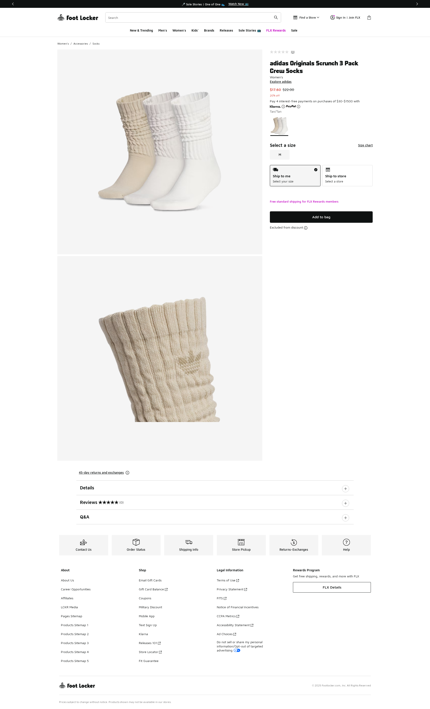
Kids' (195, 30)
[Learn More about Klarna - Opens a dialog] (283, 106)
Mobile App (147, 616)
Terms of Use (226, 580)
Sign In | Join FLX (348, 17)
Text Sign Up (148, 625)
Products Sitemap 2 (75, 634)
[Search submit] (276, 17)
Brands (209, 30)
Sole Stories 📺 (250, 30)
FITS (220, 598)
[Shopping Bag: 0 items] (369, 17)
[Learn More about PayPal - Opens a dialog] (298, 106)
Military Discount (150, 607)
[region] (215, 4)
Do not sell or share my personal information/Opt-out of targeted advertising (240, 646)
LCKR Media (69, 607)
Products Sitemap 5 (75, 661)
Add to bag (321, 217)
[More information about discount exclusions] (305, 228)
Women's (179, 30)
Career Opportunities (75, 589)
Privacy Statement (230, 589)
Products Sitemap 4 (75, 652)
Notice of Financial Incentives (237, 607)
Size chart (365, 145)
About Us (67, 580)
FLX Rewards (276, 30)
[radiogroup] (321, 175)
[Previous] (13, 4)
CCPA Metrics (226, 616)
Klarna (143, 634)
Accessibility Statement (233, 625)
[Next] (417, 4)
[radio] (295, 175)
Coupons (145, 598)
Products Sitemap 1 (74, 625)
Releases (226, 30)
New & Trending (141, 30)
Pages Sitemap (71, 616)
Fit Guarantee (149, 661)
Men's (162, 30)
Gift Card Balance (151, 589)
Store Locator (148, 652)
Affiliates (67, 598)
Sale (294, 30)
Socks (95, 43)
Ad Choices (224, 634)
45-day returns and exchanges (101, 472)
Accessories (80, 43)
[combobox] (193, 17)
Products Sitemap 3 (75, 643)
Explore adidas (281, 82)
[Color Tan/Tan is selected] (279, 126)
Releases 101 (148, 643)
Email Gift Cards (150, 580)
